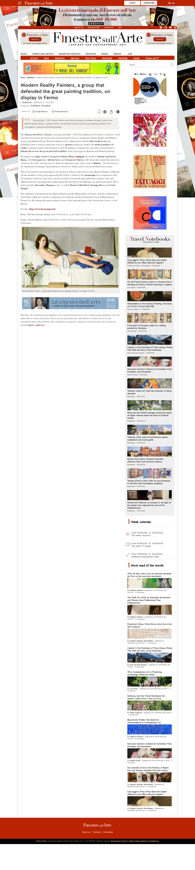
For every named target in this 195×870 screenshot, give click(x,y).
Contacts (108, 27)
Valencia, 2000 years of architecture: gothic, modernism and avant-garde (147, 438)
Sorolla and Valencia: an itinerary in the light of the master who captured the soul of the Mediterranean (149, 505)
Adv (120, 27)
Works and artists (42, 54)
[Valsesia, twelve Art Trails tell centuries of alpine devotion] (149, 383)
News (24, 54)
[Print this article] (105, 112)
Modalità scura (154, 841)
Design (117, 54)
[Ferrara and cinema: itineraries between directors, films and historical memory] (149, 452)
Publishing (122, 58)
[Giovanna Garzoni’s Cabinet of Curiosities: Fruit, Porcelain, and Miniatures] (149, 362)
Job (130, 54)
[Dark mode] (117, 112)
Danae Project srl (116, 841)
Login (132, 3)
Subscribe (149, 3)
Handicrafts (107, 58)
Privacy (125, 841)
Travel (104, 54)
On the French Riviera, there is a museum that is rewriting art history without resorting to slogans (149, 283)
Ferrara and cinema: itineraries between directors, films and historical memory (145, 460)
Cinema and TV (152, 58)
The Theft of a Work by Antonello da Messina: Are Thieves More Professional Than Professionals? (149, 600)
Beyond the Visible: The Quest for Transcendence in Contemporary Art (144, 721)
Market (136, 58)
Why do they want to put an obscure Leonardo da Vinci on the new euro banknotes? (149, 575)
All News (34, 58)
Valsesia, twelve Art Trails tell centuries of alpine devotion (149, 392)
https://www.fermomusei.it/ (42, 209)
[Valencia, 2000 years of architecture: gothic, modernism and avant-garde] (149, 430)
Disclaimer (46, 105)
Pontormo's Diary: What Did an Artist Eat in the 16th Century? (149, 625)
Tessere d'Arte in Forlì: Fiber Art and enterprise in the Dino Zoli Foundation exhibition (148, 482)
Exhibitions (60, 58)
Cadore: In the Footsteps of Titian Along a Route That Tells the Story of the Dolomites (149, 348)
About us (78, 27)
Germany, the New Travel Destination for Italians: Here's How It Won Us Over (146, 697)
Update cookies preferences (138, 841)
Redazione (27, 102)
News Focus (90, 58)
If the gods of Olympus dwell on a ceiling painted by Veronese (146, 326)
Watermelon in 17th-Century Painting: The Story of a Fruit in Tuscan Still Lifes (149, 305)
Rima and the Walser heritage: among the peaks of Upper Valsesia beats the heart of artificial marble (149, 415)
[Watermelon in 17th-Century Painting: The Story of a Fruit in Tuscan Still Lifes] (149, 296)
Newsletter (93, 27)
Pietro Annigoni (76, 156)
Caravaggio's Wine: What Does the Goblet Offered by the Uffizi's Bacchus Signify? (147, 261)
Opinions (91, 54)
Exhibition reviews (69, 54)
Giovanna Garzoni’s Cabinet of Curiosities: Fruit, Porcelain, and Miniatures (149, 370)
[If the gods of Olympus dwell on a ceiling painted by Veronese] (149, 318)
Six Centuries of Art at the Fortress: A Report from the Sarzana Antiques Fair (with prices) (148, 769)
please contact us (36, 325)
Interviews (75, 58)
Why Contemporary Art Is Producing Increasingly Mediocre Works (144, 673)
